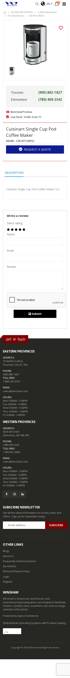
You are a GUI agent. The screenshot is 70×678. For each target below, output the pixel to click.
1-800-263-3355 (11, 381)
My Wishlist (9, 566)
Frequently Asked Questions (19, 561)
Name (11, 234)
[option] (35, 45)
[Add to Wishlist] (61, 28)
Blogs (6, 551)
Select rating (14, 223)
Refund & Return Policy (16, 571)
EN (47, 4)
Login (6, 576)
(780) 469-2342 (11, 445)
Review (11, 267)
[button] (37, 4)
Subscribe (56, 525)
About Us (8, 556)
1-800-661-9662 (11, 452)
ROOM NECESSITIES (22, 12)
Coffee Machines (47, 12)
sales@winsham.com (15, 391)
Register (8, 581)
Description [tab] (14, 172)
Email (10, 250)
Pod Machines (16, 15)
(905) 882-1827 (11, 374)
